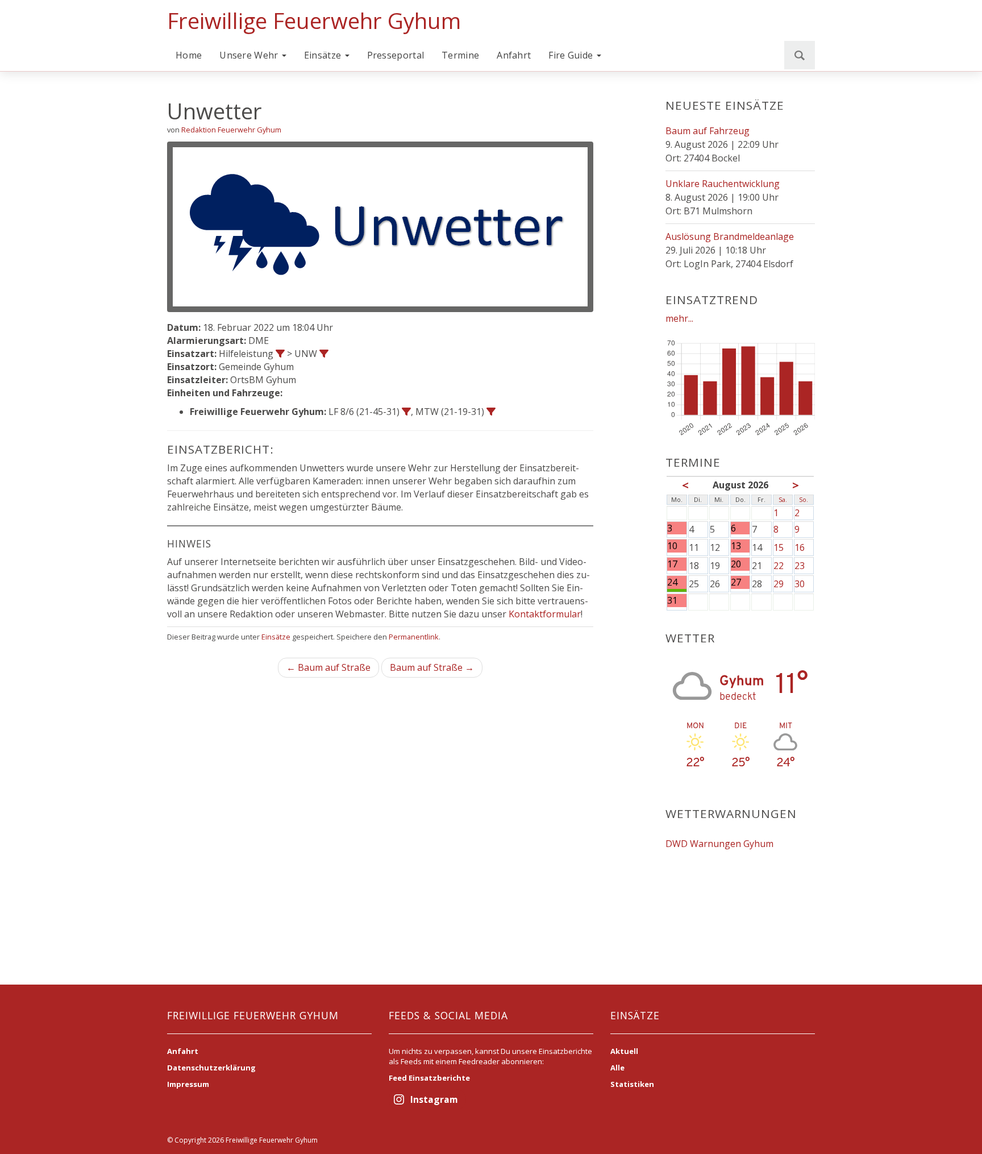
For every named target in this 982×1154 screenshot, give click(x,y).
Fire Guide (571, 55)
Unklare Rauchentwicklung (722, 183)
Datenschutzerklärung (211, 1067)
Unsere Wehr (250, 55)
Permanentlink (414, 637)
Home (189, 55)
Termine (460, 55)
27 (736, 582)
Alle (617, 1067)
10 (672, 546)
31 (672, 600)
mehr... (679, 318)
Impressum (188, 1084)
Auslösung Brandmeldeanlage (729, 236)
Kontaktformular (545, 614)
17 (672, 564)
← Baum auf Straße (328, 667)
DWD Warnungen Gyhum (719, 843)
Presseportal (396, 55)
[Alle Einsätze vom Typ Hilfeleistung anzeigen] (280, 353)
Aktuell (624, 1051)
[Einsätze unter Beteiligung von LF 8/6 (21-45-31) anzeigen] (406, 411)
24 (672, 582)
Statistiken (632, 1084)
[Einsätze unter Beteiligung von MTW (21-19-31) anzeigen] (491, 411)
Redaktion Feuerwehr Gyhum (231, 129)
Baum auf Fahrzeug (707, 130)
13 (736, 546)
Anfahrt (514, 55)
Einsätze (324, 55)
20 (736, 564)
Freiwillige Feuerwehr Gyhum (314, 20)
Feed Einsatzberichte (429, 1078)
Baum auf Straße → (432, 667)
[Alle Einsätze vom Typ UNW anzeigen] (323, 353)
